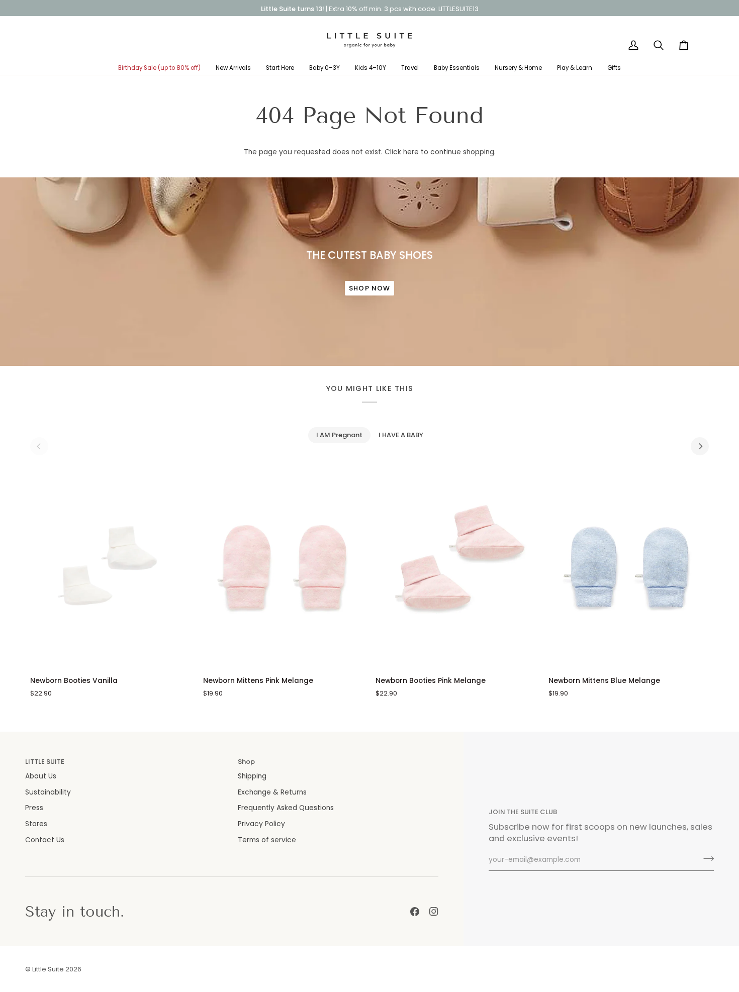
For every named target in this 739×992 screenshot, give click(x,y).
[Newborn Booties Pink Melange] (456, 567)
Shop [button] (246, 761)
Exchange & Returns (272, 792)
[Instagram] (433, 911)
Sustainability (48, 792)
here (411, 152)
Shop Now (369, 288)
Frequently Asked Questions (286, 808)
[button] (159, 68)
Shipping (252, 776)
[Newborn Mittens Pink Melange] (283, 567)
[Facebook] (414, 911)
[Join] (705, 859)
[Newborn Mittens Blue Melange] (628, 567)
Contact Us (44, 840)
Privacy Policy (261, 824)
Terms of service (267, 840)
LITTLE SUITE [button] (44, 761)
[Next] (700, 446)
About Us (40, 776)
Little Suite (48, 969)
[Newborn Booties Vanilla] (110, 567)
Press (34, 808)
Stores (36, 824)
